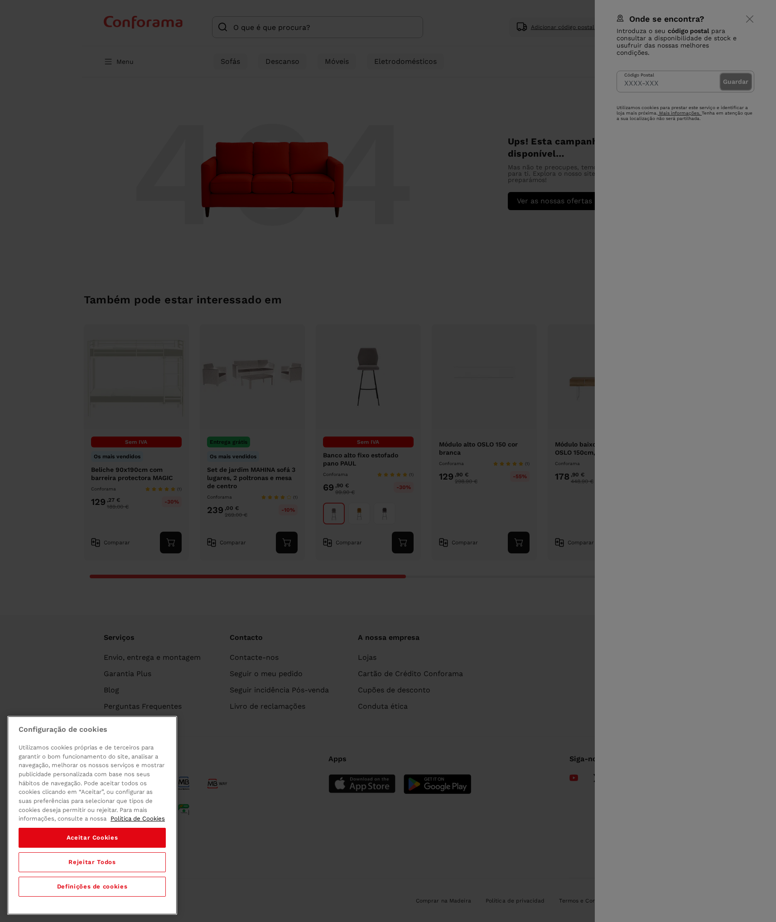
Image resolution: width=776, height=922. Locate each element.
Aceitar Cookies (92, 837)
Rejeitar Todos (92, 862)
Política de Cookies (138, 818)
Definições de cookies (92, 886)
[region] (92, 815)
